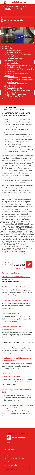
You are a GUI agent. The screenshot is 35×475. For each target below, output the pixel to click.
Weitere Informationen (12, 253)
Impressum (26, 253)
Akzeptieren (6, 249)
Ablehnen (17, 249)
